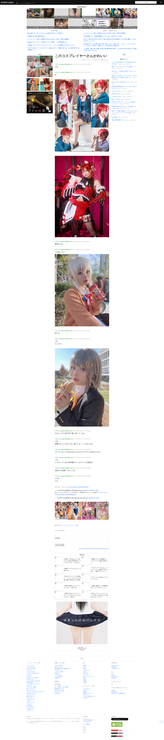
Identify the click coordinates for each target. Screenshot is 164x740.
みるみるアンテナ (31, 699)
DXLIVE (84, 691)
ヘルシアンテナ (30, 694)
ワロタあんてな (30, 708)
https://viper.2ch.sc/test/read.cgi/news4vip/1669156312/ (96, 548)
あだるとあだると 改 (59, 690)
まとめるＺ (29, 685)
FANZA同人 (114, 678)
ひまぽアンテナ (30, 679)
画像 (77, 525)
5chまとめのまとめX (31, 693)
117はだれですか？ (117, 96)
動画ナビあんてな (31, 696)
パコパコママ (86, 674)
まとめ (108, 62)
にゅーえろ (29, 674)
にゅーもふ (29, 704)
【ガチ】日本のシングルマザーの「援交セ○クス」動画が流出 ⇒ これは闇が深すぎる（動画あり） (53, 49)
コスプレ (66, 525)
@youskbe (89, 721)
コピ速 (28, 700)
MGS (84, 667)
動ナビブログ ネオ (31, 688)
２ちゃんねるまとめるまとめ (33, 681)
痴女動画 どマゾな (59, 688)
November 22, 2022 (93, 498)
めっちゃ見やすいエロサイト (33, 684)
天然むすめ (85, 673)
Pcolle (84, 679)
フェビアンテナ (30, 665)
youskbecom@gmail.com (88, 720)
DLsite (112, 675)
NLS (112, 684)
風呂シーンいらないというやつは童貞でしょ (124, 66)
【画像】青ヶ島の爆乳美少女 (36, 36)
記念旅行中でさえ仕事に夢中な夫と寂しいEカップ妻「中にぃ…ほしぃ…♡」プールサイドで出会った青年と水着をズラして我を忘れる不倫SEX (109, 45)
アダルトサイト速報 (31, 687)
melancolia (57, 693)
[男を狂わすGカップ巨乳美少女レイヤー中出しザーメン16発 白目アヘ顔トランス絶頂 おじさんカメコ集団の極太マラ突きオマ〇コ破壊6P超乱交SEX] (68, 511)
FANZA (84, 665)
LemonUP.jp (114, 692)
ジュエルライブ (86, 688)
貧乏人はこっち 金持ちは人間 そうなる (122, 71)
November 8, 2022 (93, 490)
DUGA (84, 668)
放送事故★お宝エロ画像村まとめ (62, 668)
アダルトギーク (58, 674)
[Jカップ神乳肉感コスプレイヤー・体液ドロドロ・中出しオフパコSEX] (95, 511)
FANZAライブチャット (88, 693)
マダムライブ (86, 690)
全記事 (84, 729)
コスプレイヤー (71, 525)
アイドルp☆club (30, 667)
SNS (60, 525)
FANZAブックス (115, 665)
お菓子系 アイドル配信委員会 (118, 693)
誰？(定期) (114, 117)
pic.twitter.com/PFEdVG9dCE (79, 487)
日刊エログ (57, 673)
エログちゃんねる (31, 671)
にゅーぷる (29, 670)
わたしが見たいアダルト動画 (61, 687)
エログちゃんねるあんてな (33, 673)
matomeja (29, 705)
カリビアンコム (86, 670)
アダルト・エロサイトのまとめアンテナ (36, 691)
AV (83, 730)
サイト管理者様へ (87, 724)
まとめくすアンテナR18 (32, 677)
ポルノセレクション (31, 690)
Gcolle (84, 677)
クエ (62, 525)
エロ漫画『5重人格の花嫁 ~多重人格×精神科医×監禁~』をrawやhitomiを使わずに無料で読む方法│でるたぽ (110, 49)
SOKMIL (85, 682)
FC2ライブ (85, 694)
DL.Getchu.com (114, 676)
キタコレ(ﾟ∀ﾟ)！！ (31, 707)
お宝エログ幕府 (58, 665)
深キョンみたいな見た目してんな (121, 82)
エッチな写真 (58, 685)
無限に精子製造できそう (118, 120)
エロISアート (30, 710)
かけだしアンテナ (31, 702)
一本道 (84, 671)
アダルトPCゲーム (115, 668)
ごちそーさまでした (117, 91)
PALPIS (84, 681)
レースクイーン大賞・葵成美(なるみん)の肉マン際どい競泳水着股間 (48, 39)
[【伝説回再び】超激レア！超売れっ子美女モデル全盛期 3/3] (46, 84)
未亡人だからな (116, 93)
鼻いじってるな (116, 99)
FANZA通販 (114, 667)
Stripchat (85, 698)
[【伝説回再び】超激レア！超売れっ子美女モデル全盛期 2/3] (33, 84)
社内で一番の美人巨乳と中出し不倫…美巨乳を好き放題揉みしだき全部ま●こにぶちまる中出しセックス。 (109, 40)
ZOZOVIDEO (58, 684)
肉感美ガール (58, 677)
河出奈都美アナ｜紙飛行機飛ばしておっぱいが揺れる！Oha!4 (102, 36)
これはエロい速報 (59, 671)
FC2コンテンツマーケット (89, 676)
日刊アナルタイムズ (59, 691)
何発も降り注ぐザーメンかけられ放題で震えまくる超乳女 (45, 33)
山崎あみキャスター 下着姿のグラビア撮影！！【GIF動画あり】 (47, 42)
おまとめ (29, 676)
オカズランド (58, 670)
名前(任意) (57, 538)
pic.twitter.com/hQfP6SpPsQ (67, 494)
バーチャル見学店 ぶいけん (89, 696)
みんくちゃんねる (59, 667)
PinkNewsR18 (30, 682)
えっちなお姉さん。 (59, 676)
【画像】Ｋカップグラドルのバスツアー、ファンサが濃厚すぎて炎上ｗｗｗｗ (51, 45)
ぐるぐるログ (30, 697)
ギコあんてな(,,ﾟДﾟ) (31, 668)
